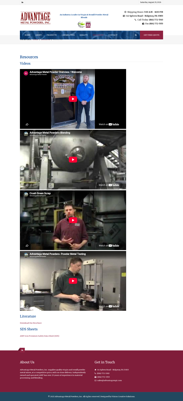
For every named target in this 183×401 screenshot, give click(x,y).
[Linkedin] (22, 2)
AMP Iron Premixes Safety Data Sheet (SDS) (39, 336)
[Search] (135, 35)
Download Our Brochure (31, 323)
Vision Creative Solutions (123, 396)
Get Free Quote (151, 35)
